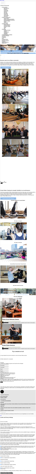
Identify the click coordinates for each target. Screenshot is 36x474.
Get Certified (15, 407)
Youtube (5, 410)
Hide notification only (9, 473)
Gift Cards (22, 403)
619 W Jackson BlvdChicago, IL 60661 (4, 397)
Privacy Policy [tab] (2, 468)
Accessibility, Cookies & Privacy (23, 407)
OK (0, 415)
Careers (9, 407)
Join (3, 2)
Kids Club (5, 407)
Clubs (5, 403)
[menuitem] (19, 2)
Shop (19, 403)
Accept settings (3, 473)
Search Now (26, 53)
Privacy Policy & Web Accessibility (6, 472)
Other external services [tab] (4, 449)
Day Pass (3, 3)
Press (12, 407)
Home (1, 403)
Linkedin (12, 410)
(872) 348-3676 (3, 399)
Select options (5, 322)
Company (2, 407)
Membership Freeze (27, 403)
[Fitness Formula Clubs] (4, 5)
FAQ (29, 407)
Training (13, 403)
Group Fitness (9, 403)
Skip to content (2, 0)
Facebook (9, 410)
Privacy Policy (16, 379)
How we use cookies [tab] (4, 421)
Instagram (2, 410)
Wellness (16, 403)
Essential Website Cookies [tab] (5, 430)
